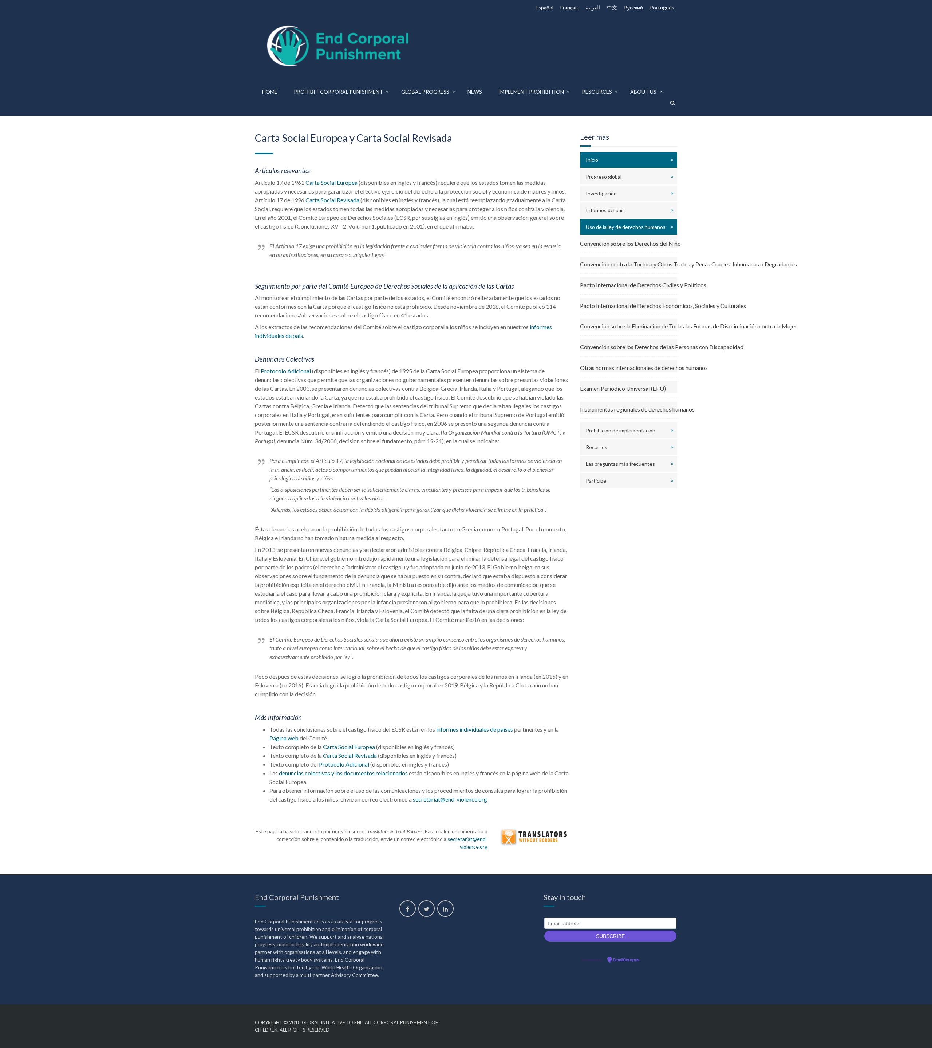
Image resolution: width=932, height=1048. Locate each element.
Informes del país (605, 210)
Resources (597, 92)
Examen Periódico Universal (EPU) (623, 388)
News (474, 92)
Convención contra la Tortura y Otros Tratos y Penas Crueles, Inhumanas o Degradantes (629, 264)
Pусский (633, 7)
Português (662, 7)
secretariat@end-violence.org (450, 799)
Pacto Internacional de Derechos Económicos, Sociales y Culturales (629, 305)
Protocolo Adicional (286, 370)
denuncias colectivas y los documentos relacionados (343, 773)
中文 (612, 7)
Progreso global (603, 177)
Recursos (596, 447)
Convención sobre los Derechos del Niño (629, 243)
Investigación (601, 193)
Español (544, 7)
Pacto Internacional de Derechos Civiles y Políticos (629, 284)
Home (269, 92)
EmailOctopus (626, 960)
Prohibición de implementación (620, 430)
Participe (596, 481)
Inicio (592, 160)
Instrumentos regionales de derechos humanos (629, 409)
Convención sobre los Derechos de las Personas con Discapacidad (629, 346)
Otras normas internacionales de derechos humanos (629, 367)
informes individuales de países (474, 729)
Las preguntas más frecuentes (620, 464)
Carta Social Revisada (332, 199)
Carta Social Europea (331, 182)
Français (569, 7)
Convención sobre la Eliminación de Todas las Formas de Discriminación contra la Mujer (629, 326)
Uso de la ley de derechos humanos (626, 227)
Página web (284, 738)
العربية (593, 7)
